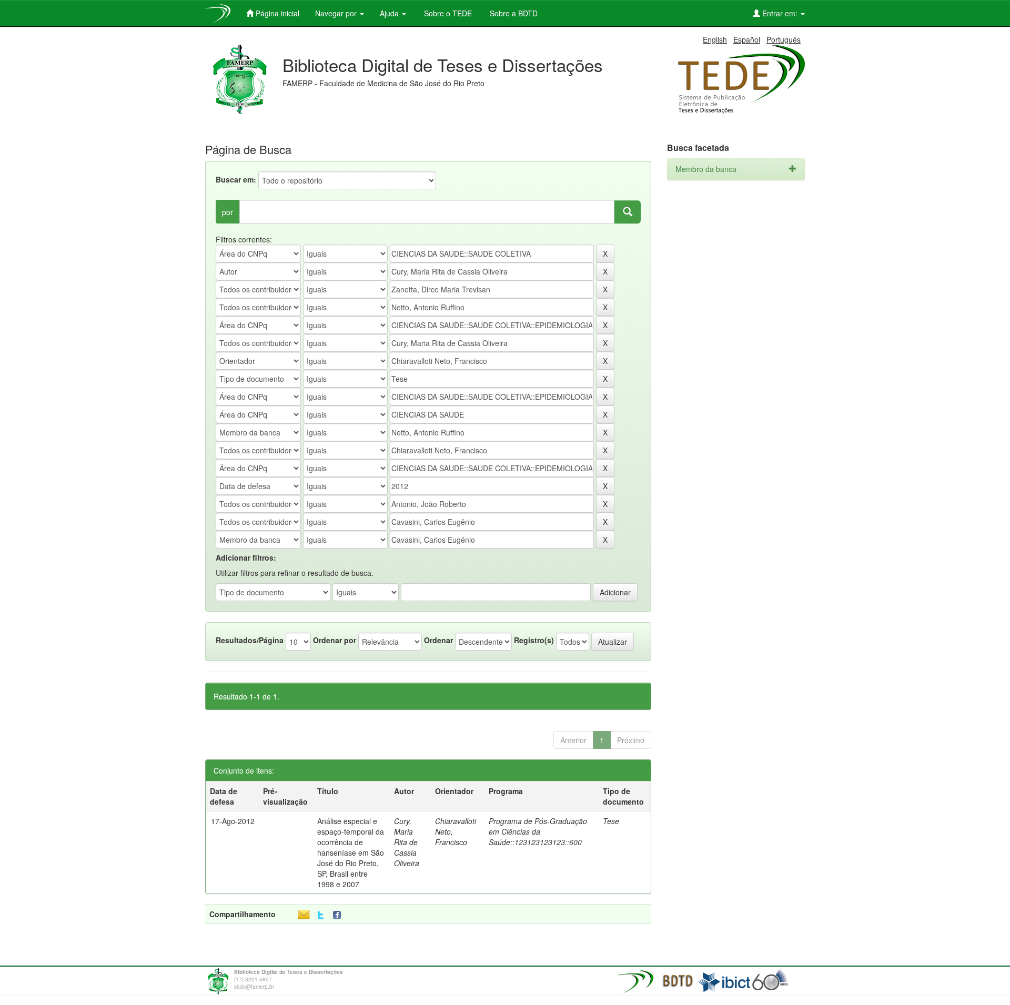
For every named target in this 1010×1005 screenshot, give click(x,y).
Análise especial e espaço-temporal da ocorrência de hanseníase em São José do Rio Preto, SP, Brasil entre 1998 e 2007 (350, 852)
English (715, 39)
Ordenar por (334, 640)
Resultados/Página (250, 640)
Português (783, 39)
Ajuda (390, 13)
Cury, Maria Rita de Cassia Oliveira (406, 842)
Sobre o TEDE (447, 13)
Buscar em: (236, 179)
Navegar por (337, 13)
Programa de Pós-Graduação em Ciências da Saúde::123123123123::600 (538, 831)
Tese (611, 821)
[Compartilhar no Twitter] (320, 915)
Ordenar (438, 640)
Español (746, 39)
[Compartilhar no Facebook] (339, 915)
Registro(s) (534, 640)
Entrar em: (780, 13)
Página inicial (276, 13)
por (227, 212)
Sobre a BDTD (513, 13)
